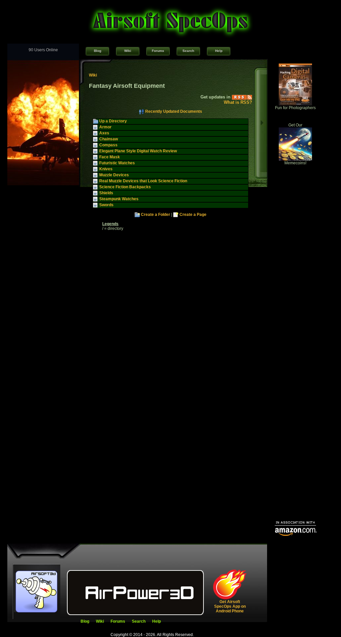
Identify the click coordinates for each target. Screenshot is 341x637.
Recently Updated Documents (173, 111)
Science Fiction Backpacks (125, 187)
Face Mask (109, 157)
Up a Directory (113, 121)
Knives (106, 169)
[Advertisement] (295, 414)
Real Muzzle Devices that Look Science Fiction (143, 181)
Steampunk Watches (119, 199)
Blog (97, 51)
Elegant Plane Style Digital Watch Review (138, 151)
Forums (158, 51)
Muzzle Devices (114, 175)
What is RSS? (238, 102)
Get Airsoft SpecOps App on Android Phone (230, 606)
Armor (105, 127)
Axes (104, 133)
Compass (108, 145)
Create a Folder (155, 214)
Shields (106, 193)
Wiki (127, 51)
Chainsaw (108, 139)
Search (188, 51)
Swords (106, 205)
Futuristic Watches (117, 163)
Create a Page (192, 214)
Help (218, 51)
